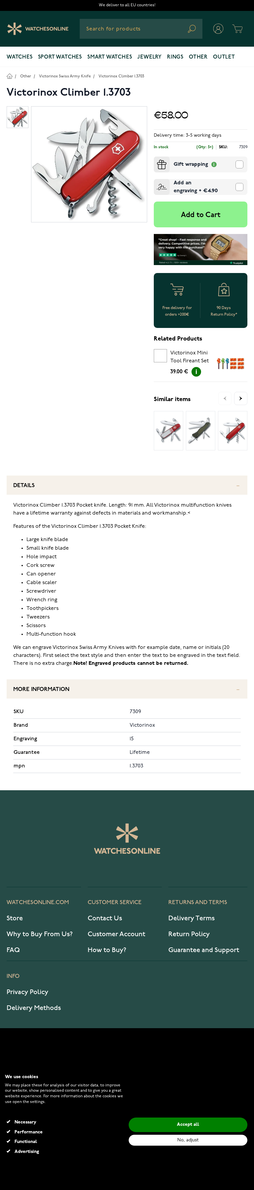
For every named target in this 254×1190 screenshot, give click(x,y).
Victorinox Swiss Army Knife (65, 76)
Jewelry (149, 57)
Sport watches (60, 57)
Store (15, 918)
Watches (20, 57)
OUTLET (224, 57)
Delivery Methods (34, 1008)
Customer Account (116, 934)
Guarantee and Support (203, 950)
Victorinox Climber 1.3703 (121, 76)
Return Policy (189, 934)
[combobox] (141, 29)
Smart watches (109, 57)
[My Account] (218, 28)
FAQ (13, 950)
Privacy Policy (27, 992)
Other (198, 57)
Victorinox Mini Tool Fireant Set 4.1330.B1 (189, 358)
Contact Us (105, 918)
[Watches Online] (38, 29)
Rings (175, 57)
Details (24, 485)
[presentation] (156, 159)
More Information (41, 689)
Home (9, 76)
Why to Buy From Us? (40, 934)
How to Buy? (107, 950)
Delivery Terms (191, 918)
